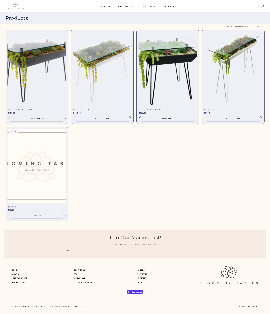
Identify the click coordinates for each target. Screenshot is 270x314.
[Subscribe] (204, 250)
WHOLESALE (79, 278)
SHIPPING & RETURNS (83, 282)
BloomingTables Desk (82, 110)
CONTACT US (79, 270)
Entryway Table (210, 110)
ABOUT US (16, 274)
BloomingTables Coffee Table (20, 110)
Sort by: (229, 26)
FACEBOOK (141, 270)
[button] (252, 6)
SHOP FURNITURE (19, 278)
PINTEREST (141, 278)
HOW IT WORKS (18, 282)
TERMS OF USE (78, 306)
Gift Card (12, 207)
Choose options (37, 119)
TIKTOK (139, 282)
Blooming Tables (253, 306)
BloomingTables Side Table (150, 110)
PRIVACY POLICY (39, 306)
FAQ (75, 274)
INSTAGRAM (141, 274)
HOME (14, 270)
